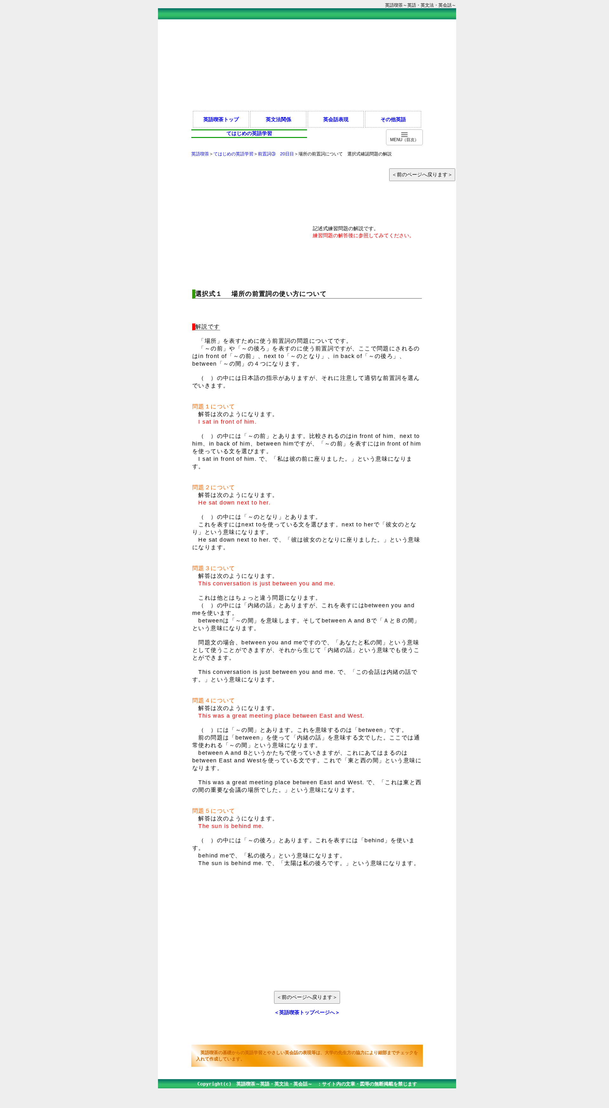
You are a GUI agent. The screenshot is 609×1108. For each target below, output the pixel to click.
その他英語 (393, 119)
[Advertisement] (307, 64)
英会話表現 (336, 119)
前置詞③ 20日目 (276, 153)
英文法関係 (278, 119)
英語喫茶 (200, 153)
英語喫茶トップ (221, 119)
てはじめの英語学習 (233, 153)
